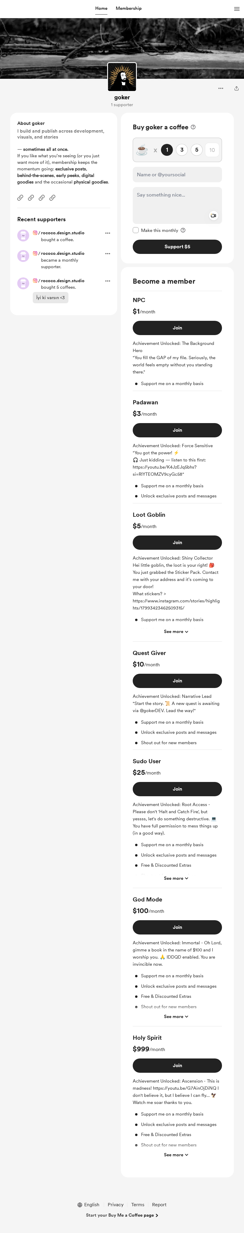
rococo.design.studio (63, 232)
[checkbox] (155, 230)
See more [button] (173, 631)
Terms (137, 1204)
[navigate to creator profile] (122, 77)
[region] (177, 188)
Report (159, 1204)
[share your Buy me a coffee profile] (236, 88)
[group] (177, 343)
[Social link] (20, 198)
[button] (101, 8)
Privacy (115, 1204)
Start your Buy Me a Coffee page (120, 1215)
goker (122, 97)
